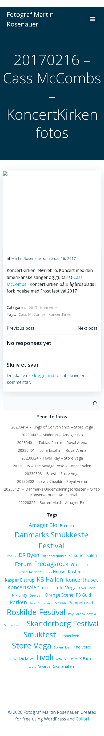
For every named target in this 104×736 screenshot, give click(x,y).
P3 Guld (83, 595)
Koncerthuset (82, 579)
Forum (23, 564)
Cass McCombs (32, 314)
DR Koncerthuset (54, 556)
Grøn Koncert (31, 571)
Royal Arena (76, 614)
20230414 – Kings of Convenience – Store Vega (52, 427)
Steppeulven (68, 635)
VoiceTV (70, 658)
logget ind (44, 375)
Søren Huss (62, 647)
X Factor (86, 658)
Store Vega (31, 645)
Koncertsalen (23, 587)
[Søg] (94, 403)
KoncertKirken (60, 314)
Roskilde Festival (36, 612)
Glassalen (79, 564)
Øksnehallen (63, 666)
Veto (58, 659)
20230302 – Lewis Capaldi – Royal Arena (52, 481)
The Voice (82, 647)
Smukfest (39, 634)
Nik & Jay (19, 595)
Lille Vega (65, 587)
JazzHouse (55, 572)
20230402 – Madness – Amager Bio (52, 434)
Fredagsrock (51, 563)
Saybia (91, 614)
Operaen (36, 595)
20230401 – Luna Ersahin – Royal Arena (52, 450)
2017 (33, 307)
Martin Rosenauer (26, 258)
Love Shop (87, 588)
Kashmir (76, 572)
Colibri (82, 719)
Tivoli (44, 657)
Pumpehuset (80, 603)
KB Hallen (50, 579)
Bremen (67, 525)
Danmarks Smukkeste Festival (51, 540)
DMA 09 (11, 556)
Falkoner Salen (82, 555)
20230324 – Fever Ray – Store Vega (52, 458)
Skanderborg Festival (63, 623)
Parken (18, 602)
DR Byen (29, 555)
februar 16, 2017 (61, 258)
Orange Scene (59, 595)
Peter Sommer (39, 603)
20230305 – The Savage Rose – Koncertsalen (52, 465)
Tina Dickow (21, 658)
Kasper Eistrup (19, 580)
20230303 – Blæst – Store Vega (52, 473)
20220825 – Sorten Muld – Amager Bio (52, 502)
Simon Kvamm (14, 625)
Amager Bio (43, 525)
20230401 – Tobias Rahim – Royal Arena (52, 442)
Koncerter (48, 307)
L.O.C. (47, 587)
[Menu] (92, 19)
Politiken (59, 603)
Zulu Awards (39, 666)
